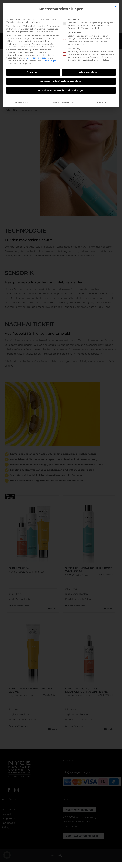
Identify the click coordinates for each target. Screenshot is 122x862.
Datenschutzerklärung (38, 58)
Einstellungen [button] (49, 61)
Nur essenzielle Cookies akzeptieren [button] (61, 81)
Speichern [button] (33, 72)
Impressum (102, 102)
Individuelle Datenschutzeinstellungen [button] (61, 90)
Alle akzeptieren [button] (89, 72)
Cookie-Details (21, 102)
